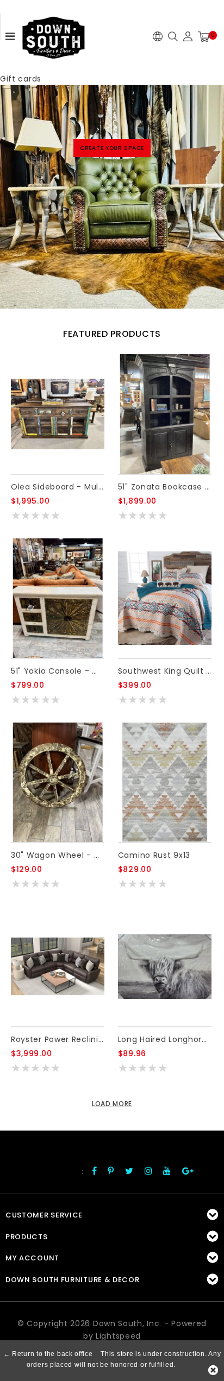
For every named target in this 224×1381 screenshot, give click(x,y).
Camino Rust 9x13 (154, 855)
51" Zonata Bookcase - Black (164, 486)
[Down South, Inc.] (53, 34)
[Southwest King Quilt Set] (164, 598)
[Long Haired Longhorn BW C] (164, 966)
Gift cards (20, 78)
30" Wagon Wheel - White (57, 855)
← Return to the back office (48, 1354)
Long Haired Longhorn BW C (164, 1039)
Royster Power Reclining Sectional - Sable (57, 1039)
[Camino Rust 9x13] (164, 782)
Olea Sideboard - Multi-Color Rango (57, 486)
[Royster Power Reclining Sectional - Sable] (57, 966)
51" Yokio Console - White (57, 671)
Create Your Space (112, 148)
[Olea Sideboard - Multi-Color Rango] (57, 414)
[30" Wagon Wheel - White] (57, 782)
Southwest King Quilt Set (164, 671)
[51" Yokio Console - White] (57, 598)
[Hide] (213, 1370)
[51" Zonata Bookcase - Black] (164, 414)
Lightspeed (118, 1335)
